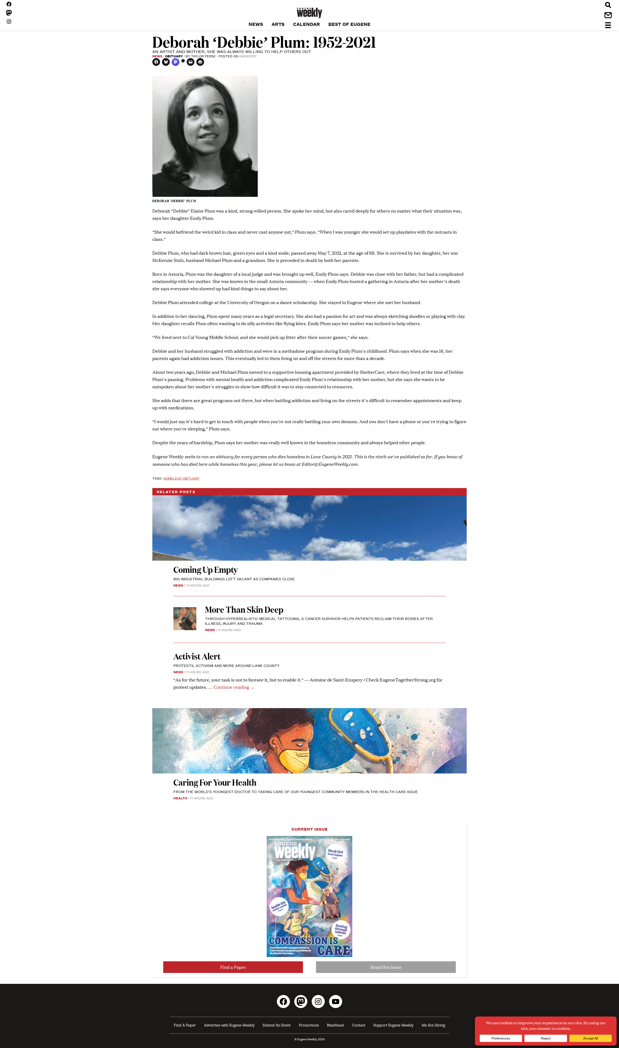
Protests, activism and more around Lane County (226, 665)
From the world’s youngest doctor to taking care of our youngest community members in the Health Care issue (295, 791)
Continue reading (234, 687)
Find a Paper (233, 967)
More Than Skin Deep (244, 609)
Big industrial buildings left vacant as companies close (234, 578)
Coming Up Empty (205, 569)
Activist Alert (197, 656)
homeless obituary (181, 478)
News (157, 56)
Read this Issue (386, 967)
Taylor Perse (203, 56)
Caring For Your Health (215, 782)
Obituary (174, 56)
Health (180, 798)
